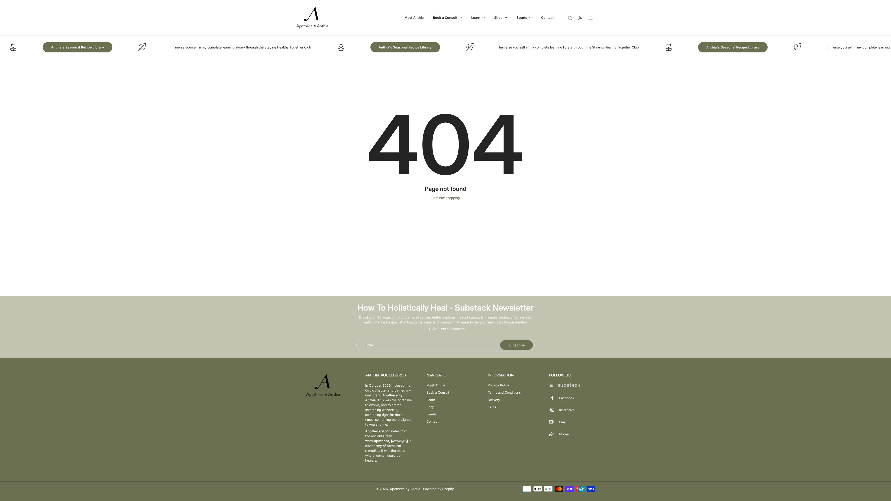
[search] (570, 17)
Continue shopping (445, 198)
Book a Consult (437, 392)
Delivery (494, 400)
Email (369, 345)
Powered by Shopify (438, 489)
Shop (430, 407)
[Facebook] (554, 398)
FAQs (492, 407)
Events (431, 414)
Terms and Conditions (504, 392)
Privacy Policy (498, 385)
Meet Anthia (435, 385)
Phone (564, 434)
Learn (430, 400)
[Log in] (580, 18)
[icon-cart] (590, 17)
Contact (432, 421)
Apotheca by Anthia (405, 489)
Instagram (567, 410)
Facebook (566, 398)
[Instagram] (554, 410)
